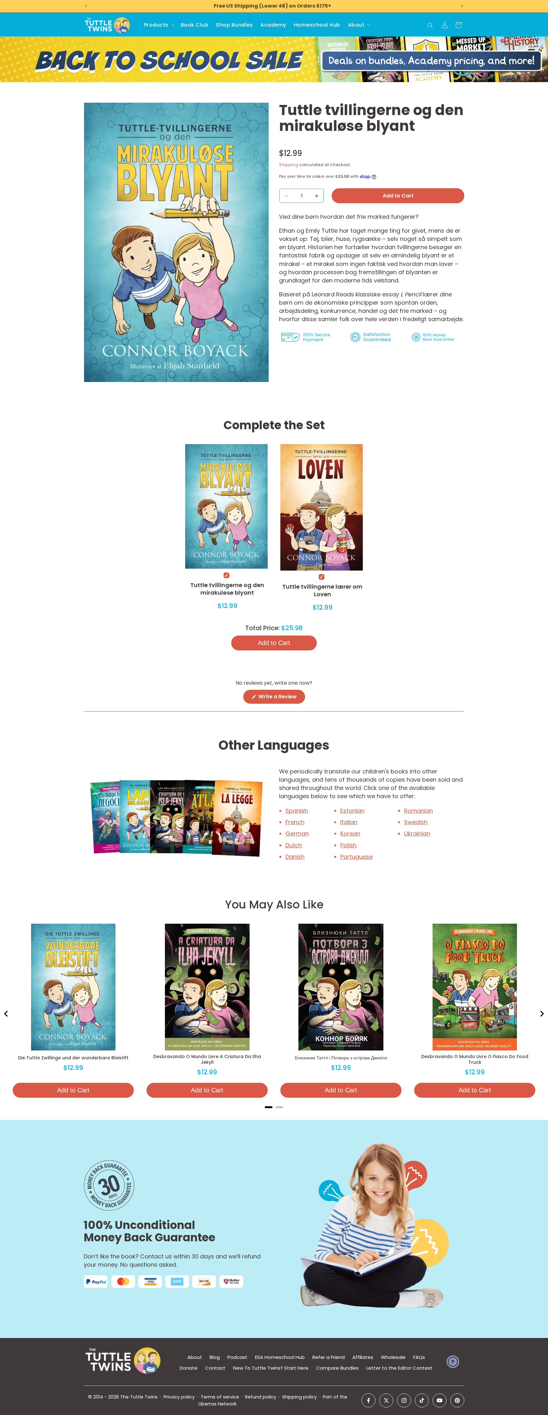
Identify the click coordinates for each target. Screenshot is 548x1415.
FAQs (419, 1357)
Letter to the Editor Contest (399, 1368)
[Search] (430, 25)
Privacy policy (179, 1397)
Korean (350, 833)
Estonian (352, 811)
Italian (348, 822)
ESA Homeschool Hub (280, 1357)
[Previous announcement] (86, 6)
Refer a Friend (328, 1357)
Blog (215, 1357)
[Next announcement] (462, 6)
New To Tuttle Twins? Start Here (271, 1368)
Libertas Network (218, 1404)
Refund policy (260, 1397)
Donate (189, 1368)
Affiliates (362, 1357)
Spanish (296, 811)
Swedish (415, 822)
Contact (215, 1368)
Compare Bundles (337, 1368)
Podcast (237, 1357)
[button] (158, 25)
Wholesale (393, 1357)
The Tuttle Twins (139, 1397)
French (294, 822)
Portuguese (356, 857)
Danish (294, 857)
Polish (348, 845)
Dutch (293, 845)
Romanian (418, 811)
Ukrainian (417, 833)
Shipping (288, 164)
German (297, 833)
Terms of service (220, 1397)
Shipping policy (299, 1397)
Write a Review (281, 698)
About (194, 1357)
